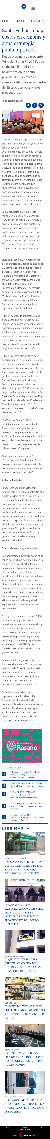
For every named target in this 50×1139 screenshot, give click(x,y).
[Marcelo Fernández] (13, 9)
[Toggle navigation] (33, 8)
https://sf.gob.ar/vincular (15, 720)
